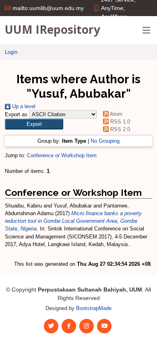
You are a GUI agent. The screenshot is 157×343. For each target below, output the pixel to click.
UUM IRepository (52, 29)
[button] (34, 124)
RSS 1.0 (119, 122)
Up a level (22, 106)
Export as (16, 114)
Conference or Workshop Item (62, 155)
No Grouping (105, 141)
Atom (115, 114)
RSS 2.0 (119, 129)
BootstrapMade (94, 308)
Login (11, 52)
